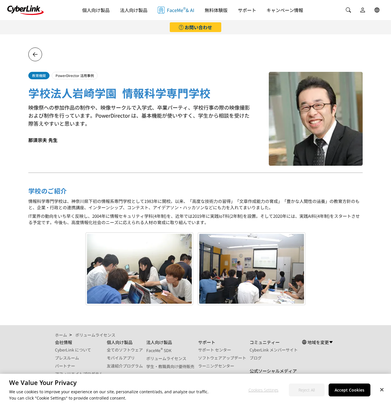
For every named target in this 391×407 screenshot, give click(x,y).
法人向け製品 (133, 10)
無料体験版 (216, 10)
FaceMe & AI (180, 9)
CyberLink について (73, 350)
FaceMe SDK (158, 350)
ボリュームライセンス (166, 358)
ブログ (256, 358)
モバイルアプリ (121, 358)
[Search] (348, 10)
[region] (195, 390)
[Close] (382, 390)
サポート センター (214, 350)
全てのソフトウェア (125, 350)
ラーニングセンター (216, 366)
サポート (247, 10)
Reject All (307, 390)
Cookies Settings (263, 390)
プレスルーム (67, 358)
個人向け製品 (96, 10)
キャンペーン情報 (284, 10)
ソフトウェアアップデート (222, 358)
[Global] (377, 10)
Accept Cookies (349, 390)
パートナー (65, 366)
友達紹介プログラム (125, 366)
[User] (363, 10)
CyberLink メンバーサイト (274, 350)
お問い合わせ (197, 27)
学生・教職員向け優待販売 (170, 366)
